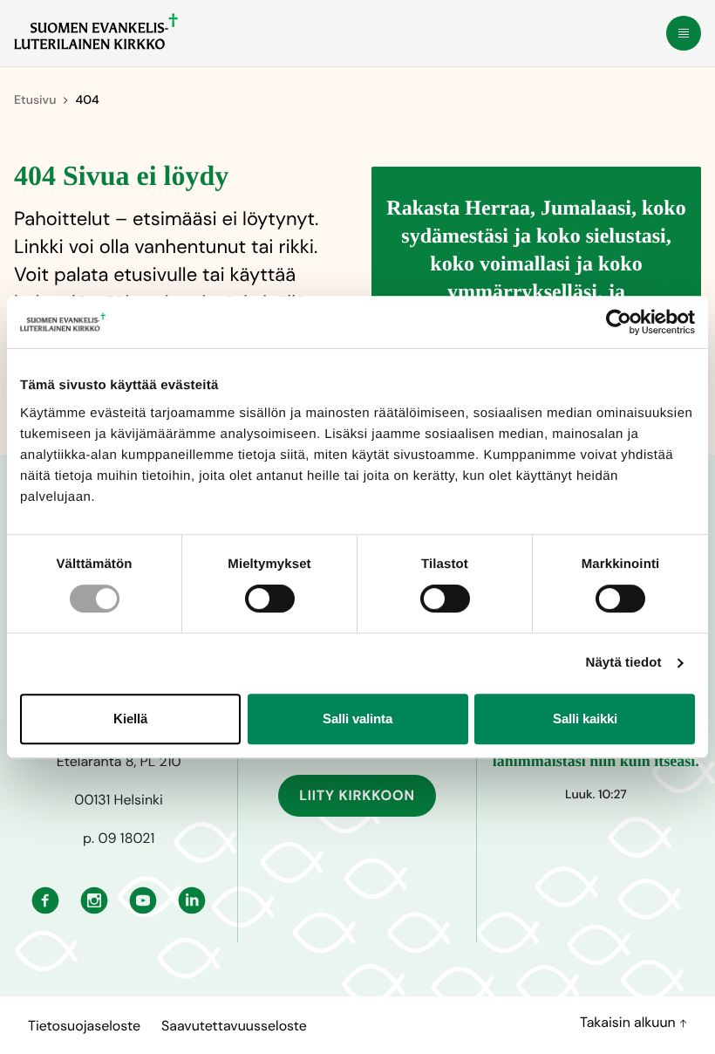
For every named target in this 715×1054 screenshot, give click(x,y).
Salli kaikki (585, 718)
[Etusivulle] (96, 31)
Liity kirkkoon (357, 795)
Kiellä (130, 718)
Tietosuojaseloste (84, 1025)
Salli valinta (357, 718)
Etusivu (35, 100)
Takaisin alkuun (629, 1022)
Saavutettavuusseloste (234, 1025)
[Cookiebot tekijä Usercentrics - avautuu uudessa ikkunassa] (618, 322)
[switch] (270, 599)
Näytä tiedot (624, 662)
